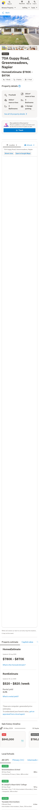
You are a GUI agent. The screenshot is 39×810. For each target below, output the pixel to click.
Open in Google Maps (23, 153)
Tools (33, 8)
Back (7, 12)
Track (21, 130)
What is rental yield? (11, 696)
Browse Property (8, 8)
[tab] (12, 144)
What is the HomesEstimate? (14, 665)
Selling (25, 8)
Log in (34, 3)
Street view (9, 153)
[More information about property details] (19, 86)
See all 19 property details (14, 114)
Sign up (29, 3)
